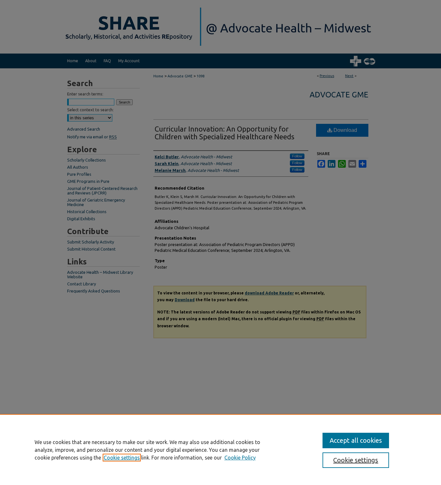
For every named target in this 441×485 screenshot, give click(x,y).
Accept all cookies (356, 440)
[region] (220, 449)
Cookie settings (122, 457)
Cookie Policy (240, 457)
